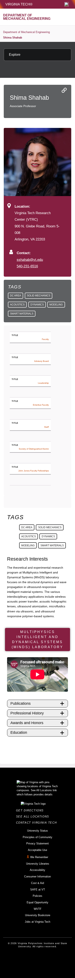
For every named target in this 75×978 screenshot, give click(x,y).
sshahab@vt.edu (30, 259)
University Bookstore (37, 915)
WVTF (37, 908)
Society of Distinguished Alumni (34, 449)
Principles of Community (37, 837)
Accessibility (37, 870)
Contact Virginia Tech (37, 822)
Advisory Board (41, 361)
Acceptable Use (37, 850)
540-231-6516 (27, 266)
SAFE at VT (37, 889)
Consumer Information (37, 876)
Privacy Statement (37, 843)
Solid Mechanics (38, 295)
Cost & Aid (37, 883)
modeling (56, 304)
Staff (46, 427)
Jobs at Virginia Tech (37, 921)
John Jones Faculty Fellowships (33, 471)
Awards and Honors (26, 723)
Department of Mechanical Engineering (26, 32)
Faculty (45, 339)
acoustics (17, 304)
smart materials (21, 313)
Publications (20, 703)
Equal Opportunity (37, 902)
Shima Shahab (12, 37)
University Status (37, 830)
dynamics (37, 304)
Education (18, 732)
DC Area (15, 295)
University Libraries (37, 863)
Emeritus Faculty (41, 405)
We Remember (39, 857)
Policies (37, 895)
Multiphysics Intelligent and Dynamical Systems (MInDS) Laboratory (37, 639)
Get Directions (31, 810)
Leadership (43, 383)
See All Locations (33, 816)
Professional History (27, 713)
